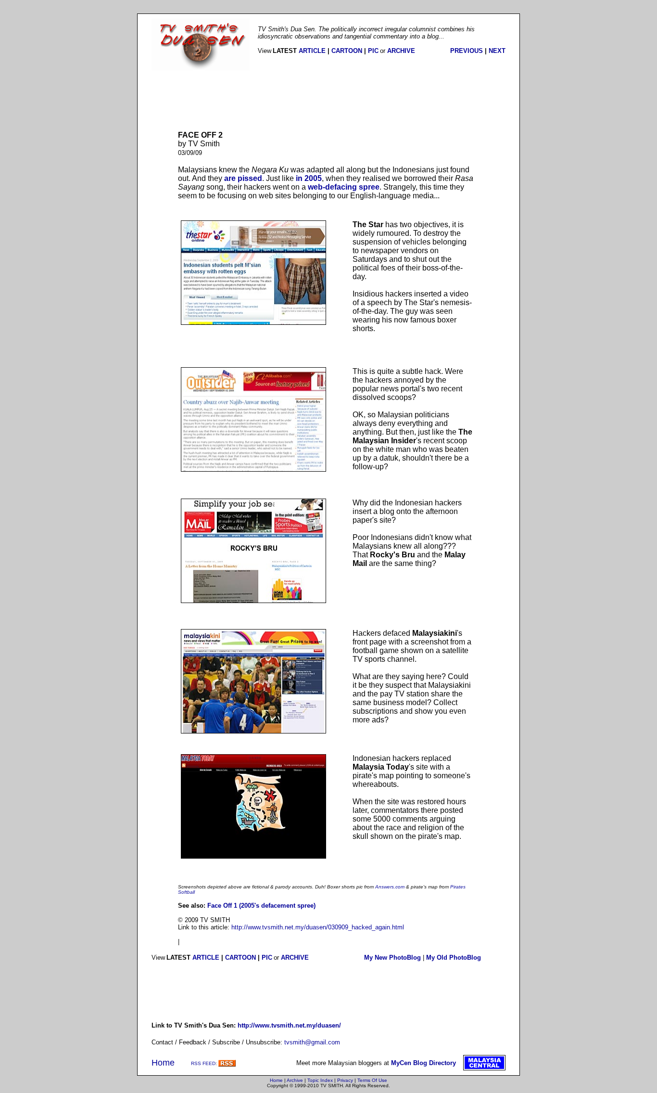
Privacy (345, 1080)
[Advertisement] (328, 100)
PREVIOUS (466, 50)
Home (163, 1062)
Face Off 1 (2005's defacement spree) (261, 905)
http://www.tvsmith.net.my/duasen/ (289, 1025)
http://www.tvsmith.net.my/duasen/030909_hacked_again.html (317, 927)
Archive (295, 1080)
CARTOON (346, 50)
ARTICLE (312, 50)
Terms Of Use (372, 1080)
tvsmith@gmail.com (312, 1042)
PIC (373, 50)
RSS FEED (203, 1063)
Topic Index (320, 1080)
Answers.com (390, 886)
